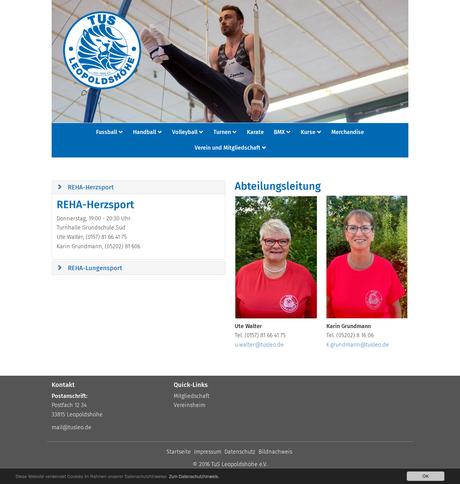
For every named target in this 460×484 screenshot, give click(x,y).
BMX (279, 132)
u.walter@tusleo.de (259, 344)
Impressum (207, 451)
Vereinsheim (189, 405)
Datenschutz (239, 451)
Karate (255, 132)
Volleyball (184, 132)
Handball (144, 132)
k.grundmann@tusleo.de (357, 344)
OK (425, 476)
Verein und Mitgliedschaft (227, 147)
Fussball (106, 132)
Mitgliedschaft (191, 396)
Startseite (178, 451)
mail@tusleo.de (71, 427)
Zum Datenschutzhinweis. (194, 476)
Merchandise (347, 132)
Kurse (308, 132)
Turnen (222, 132)
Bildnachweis (275, 451)
